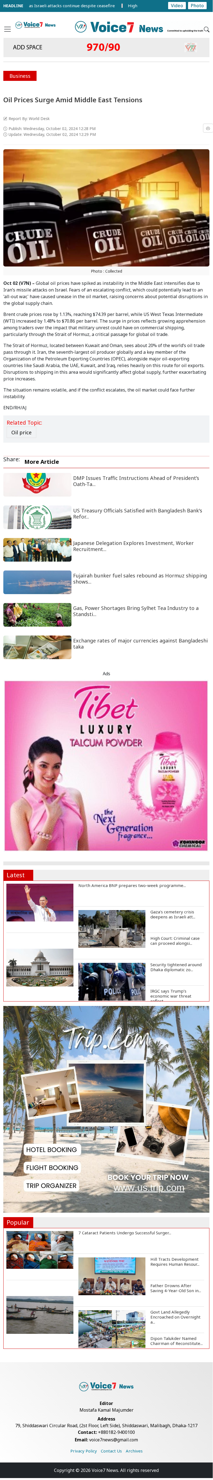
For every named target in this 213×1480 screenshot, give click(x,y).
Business (19, 76)
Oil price (21, 432)
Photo (197, 6)
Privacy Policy (83, 1451)
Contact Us (111, 1451)
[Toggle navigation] (7, 29)
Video (177, 6)
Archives (134, 1451)
